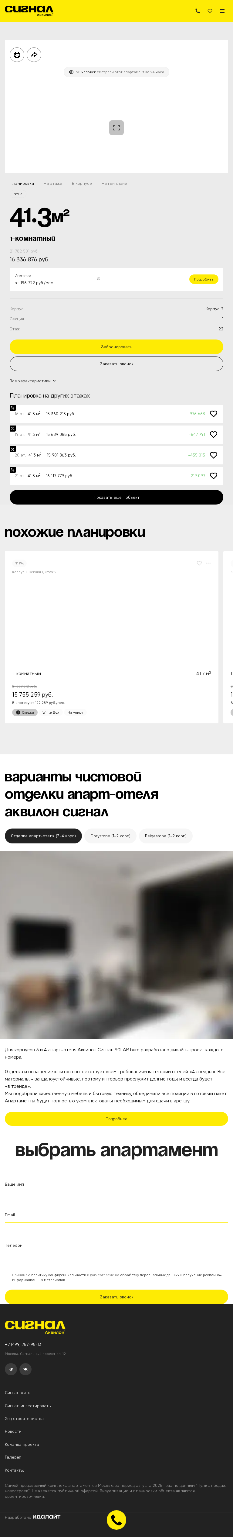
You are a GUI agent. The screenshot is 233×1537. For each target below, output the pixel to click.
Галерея (13, 1457)
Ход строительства (24, 1418)
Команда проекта (22, 1444)
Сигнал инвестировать (28, 1406)
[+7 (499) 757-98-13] (198, 11)
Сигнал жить (17, 1393)
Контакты (14, 1470)
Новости (13, 1431)
